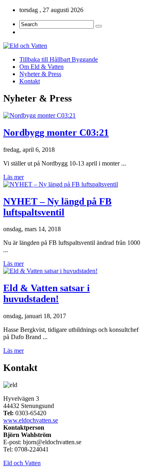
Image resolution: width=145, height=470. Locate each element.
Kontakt (29, 81)
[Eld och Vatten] (72, 46)
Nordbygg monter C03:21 (56, 132)
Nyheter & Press (40, 73)
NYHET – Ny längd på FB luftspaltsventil (57, 206)
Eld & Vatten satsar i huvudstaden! (46, 293)
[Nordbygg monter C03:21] (39, 115)
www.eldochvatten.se (30, 420)
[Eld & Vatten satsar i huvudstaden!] (50, 270)
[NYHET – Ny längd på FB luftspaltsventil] (60, 184)
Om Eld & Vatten (41, 66)
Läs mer (13, 177)
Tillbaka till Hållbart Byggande (58, 59)
